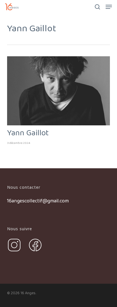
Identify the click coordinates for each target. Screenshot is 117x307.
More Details (60, 86)
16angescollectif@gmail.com (38, 201)
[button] (109, 7)
